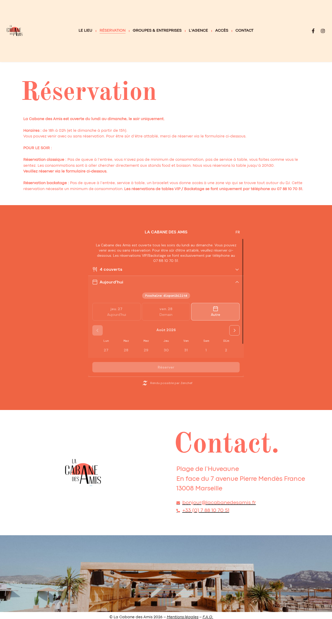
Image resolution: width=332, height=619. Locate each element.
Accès (221, 30)
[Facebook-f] (313, 31)
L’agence (198, 30)
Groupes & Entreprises (157, 30)
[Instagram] (323, 31)
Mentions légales (182, 617)
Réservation (113, 30)
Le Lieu (85, 30)
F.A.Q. (208, 617)
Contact (244, 30)
